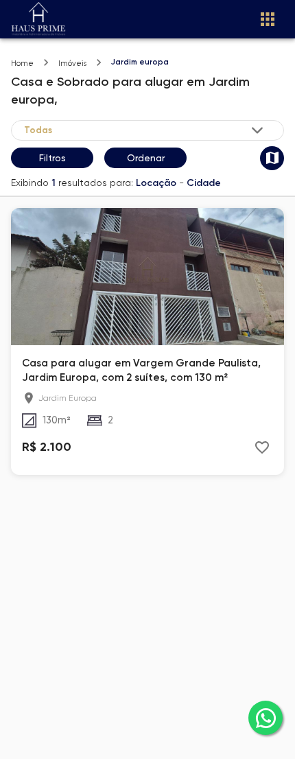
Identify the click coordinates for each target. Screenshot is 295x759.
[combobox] (144, 130)
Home (22, 63)
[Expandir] (257, 130)
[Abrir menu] (267, 19)
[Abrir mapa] (272, 158)
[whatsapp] (265, 718)
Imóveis (72, 63)
